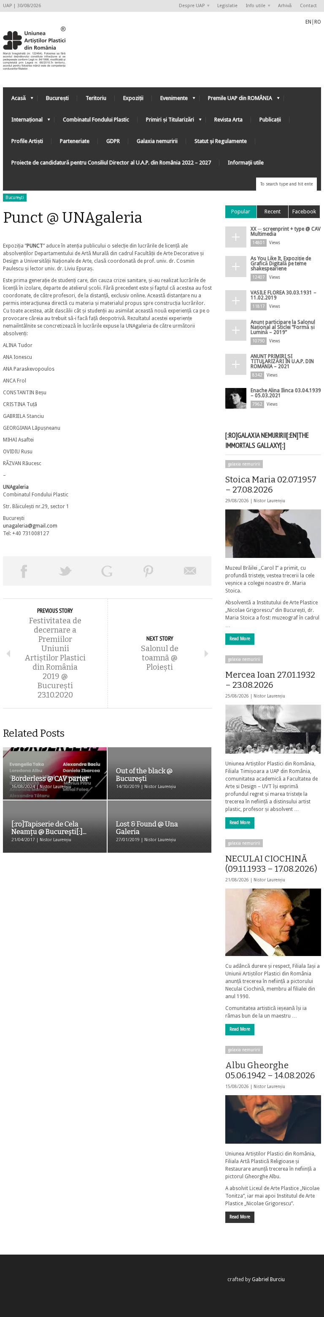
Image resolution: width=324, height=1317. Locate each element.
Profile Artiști (27, 141)
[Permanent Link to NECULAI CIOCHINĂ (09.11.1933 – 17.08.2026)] (273, 922)
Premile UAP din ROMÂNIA (236, 100)
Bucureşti (14, 197)
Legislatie (227, 5)
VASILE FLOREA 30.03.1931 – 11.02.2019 (283, 295)
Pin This (149, 571)
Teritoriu (96, 98)
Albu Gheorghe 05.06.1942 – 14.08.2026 (270, 1070)
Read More (240, 638)
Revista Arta (228, 119)
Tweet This (65, 571)
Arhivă (285, 5)
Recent (273, 211)
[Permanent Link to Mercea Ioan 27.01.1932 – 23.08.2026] (273, 729)
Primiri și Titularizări (166, 121)
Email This (190, 571)
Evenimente (170, 100)
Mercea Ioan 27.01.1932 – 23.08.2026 (270, 680)
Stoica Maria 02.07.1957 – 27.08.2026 (270, 484)
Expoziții (133, 98)
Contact (308, 5)
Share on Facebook (24, 571)
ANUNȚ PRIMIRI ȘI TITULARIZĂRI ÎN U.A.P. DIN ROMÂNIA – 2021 (282, 361)
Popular (240, 211)
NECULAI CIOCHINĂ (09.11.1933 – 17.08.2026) (271, 864)
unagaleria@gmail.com (30, 526)
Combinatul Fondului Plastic (96, 119)
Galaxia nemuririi (157, 141)
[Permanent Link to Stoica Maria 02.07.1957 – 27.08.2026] (273, 533)
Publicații (270, 119)
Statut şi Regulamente (220, 141)
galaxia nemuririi (244, 464)
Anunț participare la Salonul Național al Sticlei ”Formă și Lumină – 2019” (283, 327)
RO (317, 22)
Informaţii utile (246, 162)
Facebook (304, 211)
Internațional (23, 121)
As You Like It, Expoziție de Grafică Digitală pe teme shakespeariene (281, 264)
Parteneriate (74, 141)
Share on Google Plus (107, 571)
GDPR (113, 141)
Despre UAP (190, 6)
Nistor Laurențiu (269, 500)
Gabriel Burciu (268, 1279)
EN (308, 22)
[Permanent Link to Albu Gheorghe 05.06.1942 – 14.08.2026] (273, 1119)
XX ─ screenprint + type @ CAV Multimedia (286, 231)
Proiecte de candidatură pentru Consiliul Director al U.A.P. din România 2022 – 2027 (111, 162)
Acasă (14, 100)
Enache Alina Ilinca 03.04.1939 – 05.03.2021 (286, 393)
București (57, 98)
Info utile (253, 6)
